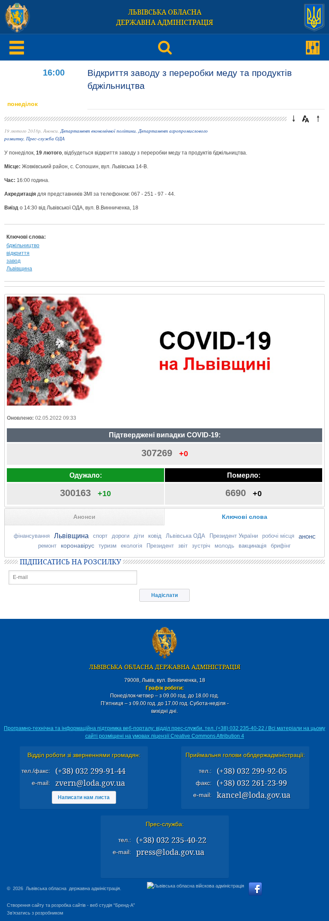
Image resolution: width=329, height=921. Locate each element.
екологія (131, 545)
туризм (108, 545)
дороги (120, 536)
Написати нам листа (84, 797)
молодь (224, 545)
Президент (160, 545)
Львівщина (19, 269)
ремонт (47, 545)
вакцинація (252, 545)
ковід (155, 536)
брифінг (281, 545)
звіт (183, 545)
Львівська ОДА (185, 536)
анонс (307, 536)
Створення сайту (25, 905)
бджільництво (22, 245)
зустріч (201, 545)
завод (13, 261)
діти (139, 536)
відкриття (18, 253)
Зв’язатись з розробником (35, 912)
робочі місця (278, 536)
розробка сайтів (68, 905)
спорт (100, 536)
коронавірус (77, 545)
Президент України (233, 536)
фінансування (32, 536)
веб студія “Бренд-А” (112, 905)
